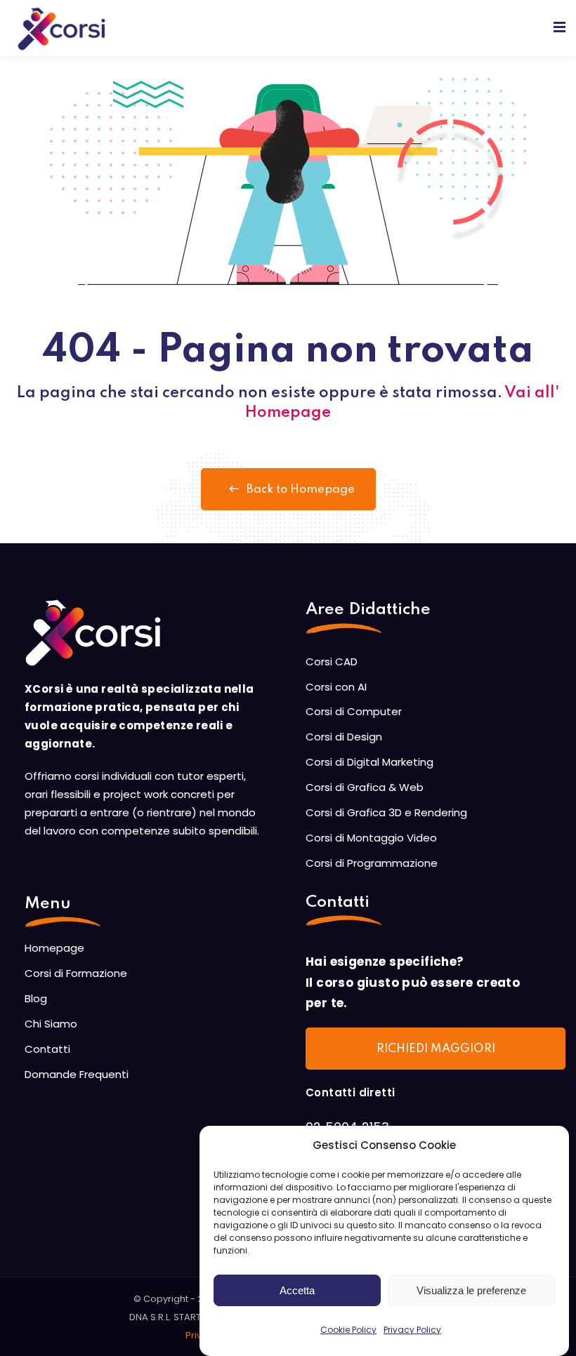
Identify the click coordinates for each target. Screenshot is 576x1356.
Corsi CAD (332, 661)
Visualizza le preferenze (471, 1290)
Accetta (297, 1290)
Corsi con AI (336, 686)
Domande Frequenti (77, 1074)
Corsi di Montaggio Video (371, 837)
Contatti (47, 1049)
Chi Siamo (51, 1023)
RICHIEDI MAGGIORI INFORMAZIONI (436, 1056)
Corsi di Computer (354, 711)
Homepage (54, 947)
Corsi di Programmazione (372, 863)
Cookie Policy (348, 1330)
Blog (36, 998)
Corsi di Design (344, 736)
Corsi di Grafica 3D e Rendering (386, 812)
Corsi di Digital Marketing (369, 762)
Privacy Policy (412, 1330)
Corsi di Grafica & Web (365, 787)
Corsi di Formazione (76, 973)
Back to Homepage (301, 490)
